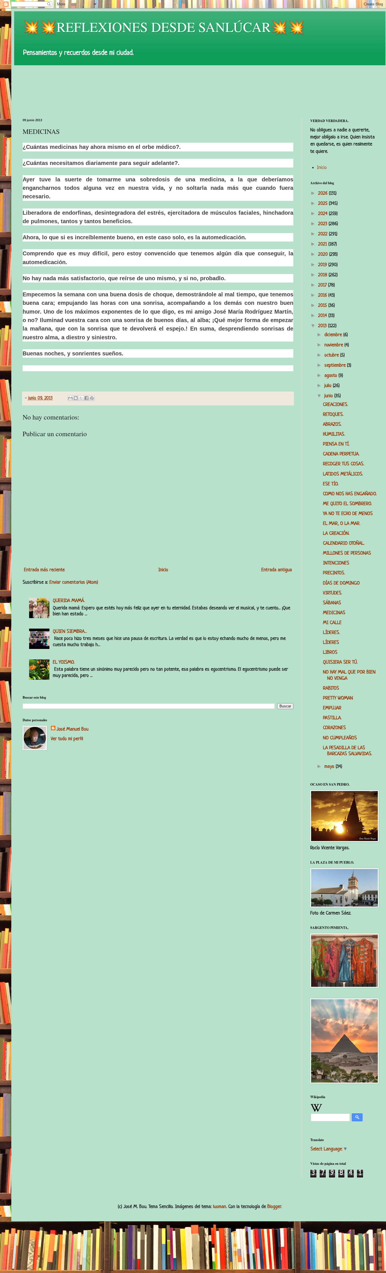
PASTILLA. (332, 718)
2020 (323, 254)
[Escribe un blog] (76, 398)
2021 (323, 244)
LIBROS (330, 652)
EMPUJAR (332, 708)
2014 (323, 315)
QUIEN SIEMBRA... (70, 631)
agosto (331, 375)
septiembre (335, 365)
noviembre (334, 345)
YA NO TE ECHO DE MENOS (348, 513)
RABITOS (331, 688)
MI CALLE (332, 622)
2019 (323, 265)
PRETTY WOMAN (338, 698)
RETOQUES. (333, 414)
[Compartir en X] (81, 398)
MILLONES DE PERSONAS (347, 553)
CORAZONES (334, 728)
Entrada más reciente (44, 570)
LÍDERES (331, 642)
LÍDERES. (331, 632)
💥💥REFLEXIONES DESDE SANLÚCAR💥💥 (164, 27)
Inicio (163, 570)
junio (329, 396)
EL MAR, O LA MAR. (341, 523)
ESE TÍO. (331, 484)
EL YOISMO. (64, 662)
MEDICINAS (334, 613)
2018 (323, 275)
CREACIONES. (335, 404)
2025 (323, 203)
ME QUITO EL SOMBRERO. (347, 504)
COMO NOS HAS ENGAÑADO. (350, 494)
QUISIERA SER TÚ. (340, 662)
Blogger (274, 1206)
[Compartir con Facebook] (86, 398)
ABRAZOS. (332, 424)
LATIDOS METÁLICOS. (343, 474)
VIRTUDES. (332, 593)
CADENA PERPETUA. (341, 454)
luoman (219, 1206)
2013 (323, 326)
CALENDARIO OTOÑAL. (344, 543)
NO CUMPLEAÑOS (340, 738)
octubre (332, 355)
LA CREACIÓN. (336, 533)
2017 (323, 285)
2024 (323, 213)
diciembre (333, 335)
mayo (330, 766)
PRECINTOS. (334, 573)
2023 (323, 224)
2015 (323, 305)
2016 (323, 295)
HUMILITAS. (334, 434)
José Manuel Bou (72, 729)
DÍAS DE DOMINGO (341, 583)
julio (328, 385)
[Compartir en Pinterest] (92, 398)
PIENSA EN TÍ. (336, 444)
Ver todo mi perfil (67, 739)
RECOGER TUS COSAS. (343, 464)
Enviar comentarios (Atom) (73, 582)
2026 (323, 193)
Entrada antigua (276, 570)
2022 (323, 234)
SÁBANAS (332, 603)
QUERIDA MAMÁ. (69, 600)
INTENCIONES (336, 563)
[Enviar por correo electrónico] (70, 398)
